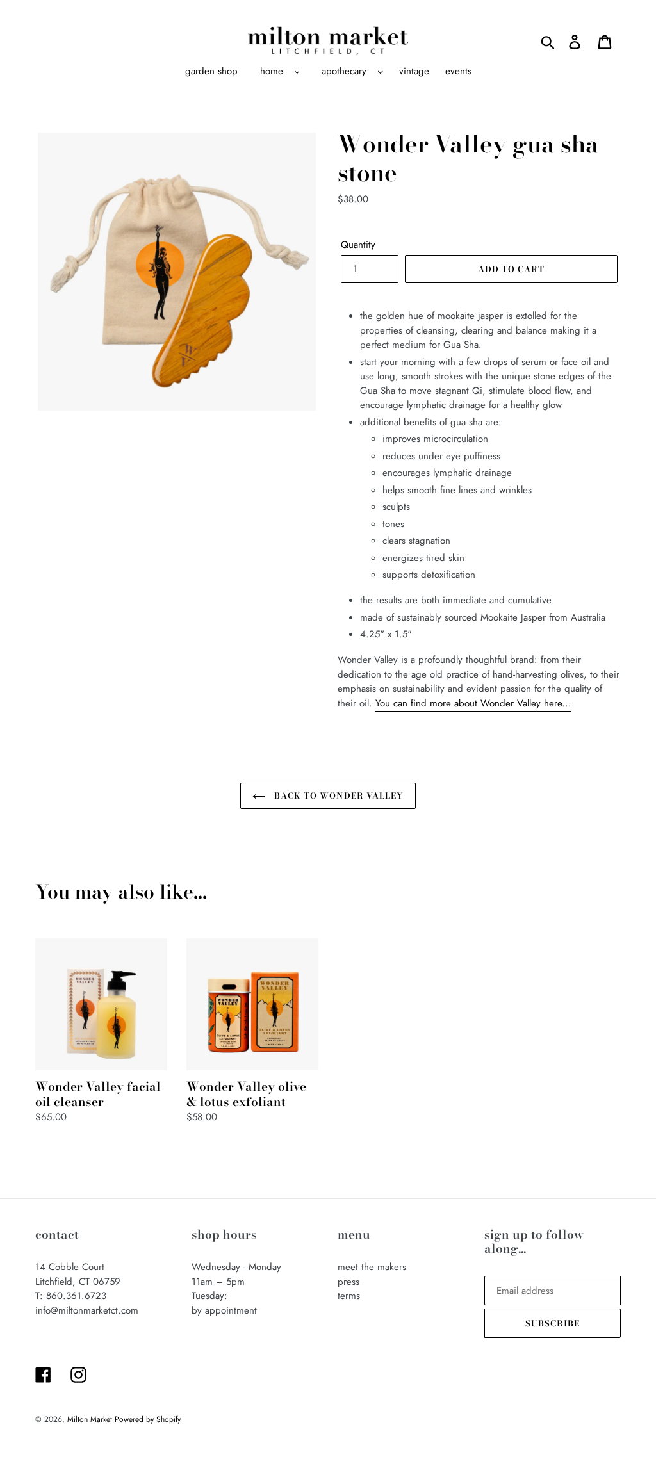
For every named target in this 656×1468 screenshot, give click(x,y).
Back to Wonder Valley (338, 795)
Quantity (358, 245)
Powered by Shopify (148, 1419)
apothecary (344, 71)
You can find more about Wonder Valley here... (473, 703)
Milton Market (91, 1419)
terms (349, 1296)
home (271, 71)
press (348, 1282)
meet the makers (372, 1267)
